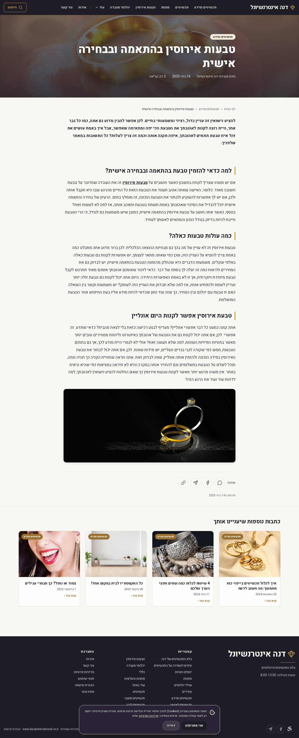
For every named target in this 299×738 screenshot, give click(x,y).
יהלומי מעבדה (120, 7)
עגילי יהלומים (183, 685)
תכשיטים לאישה (181, 704)
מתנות (165, 7)
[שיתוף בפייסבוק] (208, 483)
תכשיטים (182, 7)
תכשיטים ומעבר (134, 698)
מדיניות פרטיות (84, 672)
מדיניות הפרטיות (148, 716)
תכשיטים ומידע (205, 7)
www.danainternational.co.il (40, 729)
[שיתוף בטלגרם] (195, 483)
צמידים (187, 691)
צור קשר (67, 7)
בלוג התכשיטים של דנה (176, 659)
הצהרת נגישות (84, 685)
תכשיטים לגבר (135, 704)
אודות (82, 7)
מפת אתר (87, 691)
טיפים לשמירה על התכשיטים (173, 665)
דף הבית (229, 109)
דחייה (171, 725)
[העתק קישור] (183, 483)
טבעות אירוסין (146, 7)
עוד (101, 7)
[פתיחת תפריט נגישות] (289, 728)
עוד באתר (138, 685)
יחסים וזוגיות (183, 672)
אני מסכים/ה (194, 725)
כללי (142, 672)
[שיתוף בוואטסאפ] (220, 483)
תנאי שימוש (86, 678)
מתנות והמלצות (134, 678)
